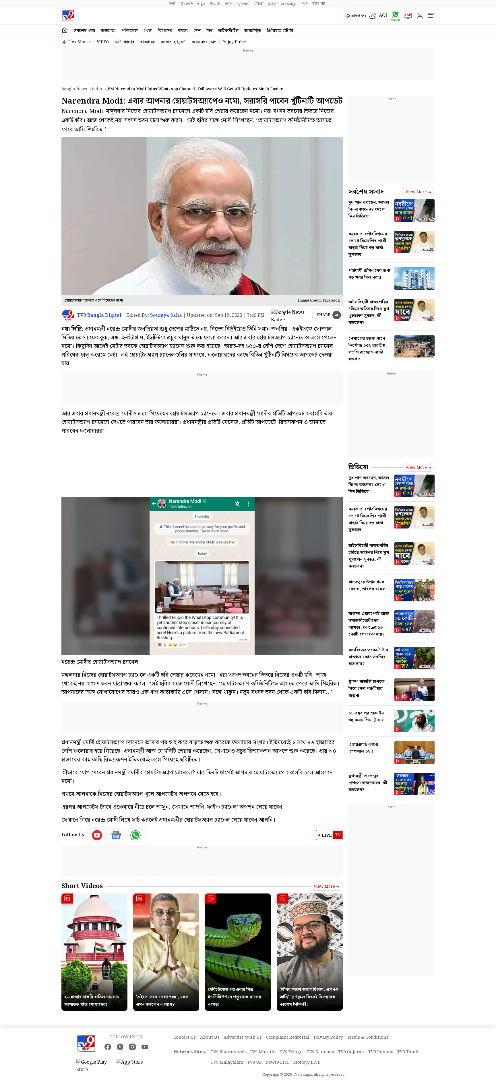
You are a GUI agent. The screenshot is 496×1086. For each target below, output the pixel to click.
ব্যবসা (183, 30)
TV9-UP (318, 4)
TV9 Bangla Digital (99, 315)
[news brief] (354, 15)
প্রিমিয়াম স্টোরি (280, 30)
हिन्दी (172, 4)
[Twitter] (120, 1047)
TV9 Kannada (320, 1052)
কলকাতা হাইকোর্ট (173, 42)
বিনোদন (165, 30)
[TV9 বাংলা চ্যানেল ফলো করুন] (393, 16)
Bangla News (74, 89)
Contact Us (184, 1037)
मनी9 (304, 4)
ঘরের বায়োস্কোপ (204, 42)
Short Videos (82, 886)
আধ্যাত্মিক (252, 30)
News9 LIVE (278, 1062)
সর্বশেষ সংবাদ (366, 192)
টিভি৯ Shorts (79, 42)
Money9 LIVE (306, 1062)
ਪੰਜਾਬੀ (259, 4)
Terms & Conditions (367, 1037)
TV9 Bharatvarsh (228, 1052)
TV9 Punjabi (381, 1052)
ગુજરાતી (243, 4)
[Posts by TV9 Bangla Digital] (67, 315)
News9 (187, 4)
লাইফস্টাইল (228, 30)
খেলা (148, 30)
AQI (383, 15)
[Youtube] (97, 835)
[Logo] (68, 16)
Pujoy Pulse (234, 42)
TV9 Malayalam (227, 1062)
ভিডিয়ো (358, 467)
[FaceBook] (107, 1047)
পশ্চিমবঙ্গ (129, 30)
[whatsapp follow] (135, 835)
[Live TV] (406, 16)
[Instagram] (132, 1047)
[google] (290, 315)
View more (324, 886)
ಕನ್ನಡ (201, 4)
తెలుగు (215, 4)
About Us (209, 1037)
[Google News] (116, 835)
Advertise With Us (243, 1037)
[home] (64, 30)
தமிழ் (272, 4)
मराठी (228, 4)
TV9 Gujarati (351, 1052)
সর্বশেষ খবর (84, 30)
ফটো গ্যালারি (124, 42)
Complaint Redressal (287, 1037)
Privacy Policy (328, 1037)
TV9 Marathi (263, 1052)
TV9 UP (254, 1062)
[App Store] (134, 1066)
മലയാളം (288, 4)
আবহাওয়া (147, 42)
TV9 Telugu (291, 1052)
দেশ (197, 30)
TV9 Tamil (407, 1052)
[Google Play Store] (93, 1066)
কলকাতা (108, 30)
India (97, 89)
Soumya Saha (166, 315)
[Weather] (374, 15)
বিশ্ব (209, 30)
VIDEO (103, 42)
